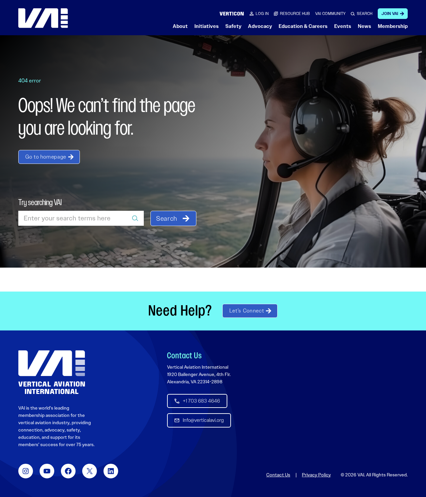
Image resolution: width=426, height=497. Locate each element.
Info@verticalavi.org (203, 420)
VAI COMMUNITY (330, 13)
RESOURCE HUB (295, 13)
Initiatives (206, 26)
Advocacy (260, 26)
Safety (233, 26)
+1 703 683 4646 (201, 401)
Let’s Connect (246, 310)
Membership (393, 26)
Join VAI (389, 13)
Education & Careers (303, 26)
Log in (262, 13)
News (364, 26)
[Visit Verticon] (231, 13)
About (180, 26)
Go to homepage (45, 156)
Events (342, 26)
